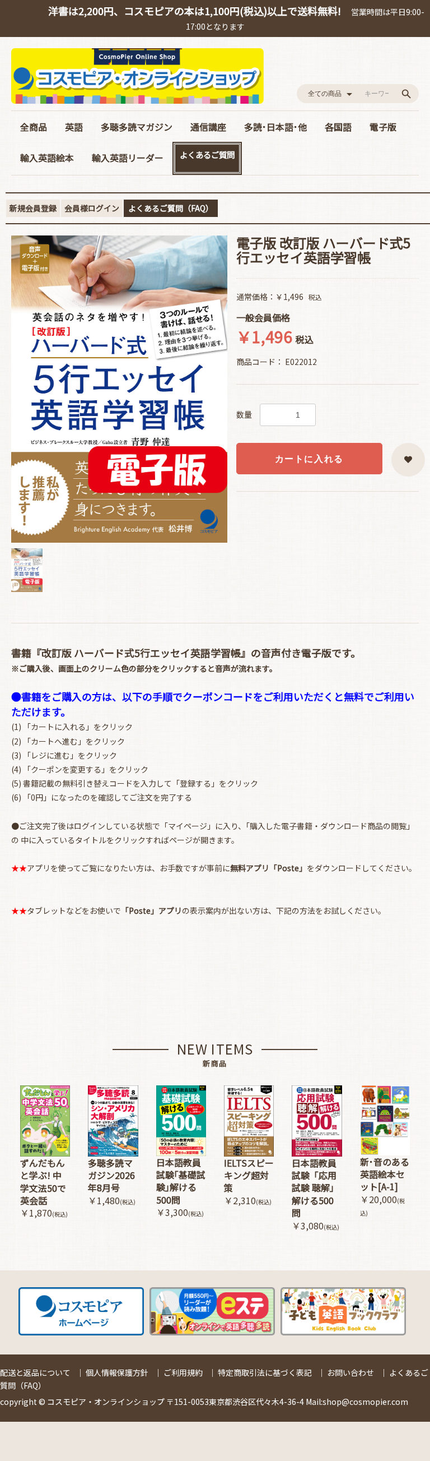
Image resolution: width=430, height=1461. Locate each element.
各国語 (338, 126)
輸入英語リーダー (127, 157)
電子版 (383, 126)
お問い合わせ (350, 1372)
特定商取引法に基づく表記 (265, 1372)
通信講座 (208, 126)
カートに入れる (309, 459)
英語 (74, 126)
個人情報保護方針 (117, 1372)
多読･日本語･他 (275, 126)
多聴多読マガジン (136, 126)
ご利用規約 (183, 1372)
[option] (119, 389)
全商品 (33, 126)
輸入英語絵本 (47, 157)
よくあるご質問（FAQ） (170, 208)
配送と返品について (35, 1372)
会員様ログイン (91, 208)
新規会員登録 (33, 208)
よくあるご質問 (207, 154)
